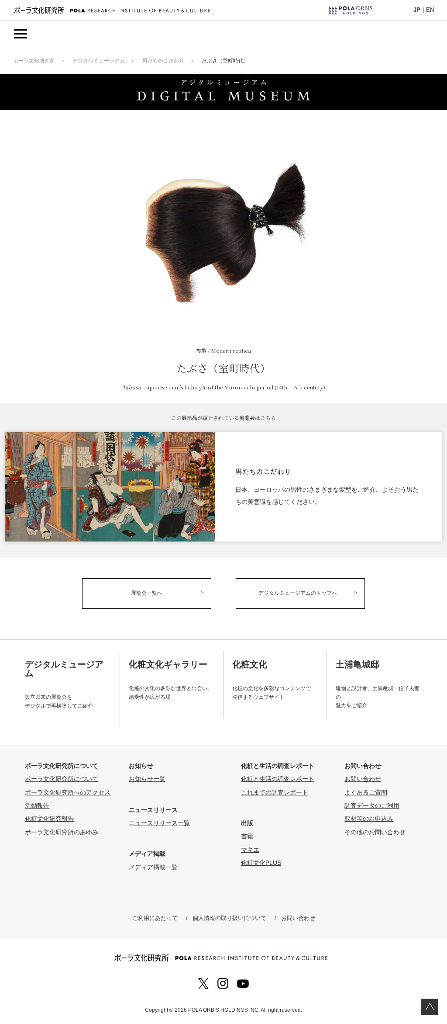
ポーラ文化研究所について (61, 778)
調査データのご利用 (371, 805)
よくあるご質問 (365, 792)
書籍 (247, 836)
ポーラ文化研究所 (34, 61)
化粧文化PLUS (261, 862)
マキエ (250, 849)
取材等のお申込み (368, 818)
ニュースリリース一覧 (159, 822)
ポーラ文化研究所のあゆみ (61, 832)
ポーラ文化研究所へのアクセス (67, 792)
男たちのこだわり (163, 61)
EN (430, 10)
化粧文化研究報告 (49, 818)
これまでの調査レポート (274, 792)
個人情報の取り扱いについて (229, 918)
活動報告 (37, 805)
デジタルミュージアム (98, 61)
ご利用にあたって (155, 918)
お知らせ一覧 (147, 778)
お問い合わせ (362, 778)
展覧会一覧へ (146, 593)
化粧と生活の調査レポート (277, 778)
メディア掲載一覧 (153, 867)
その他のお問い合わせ (375, 832)
